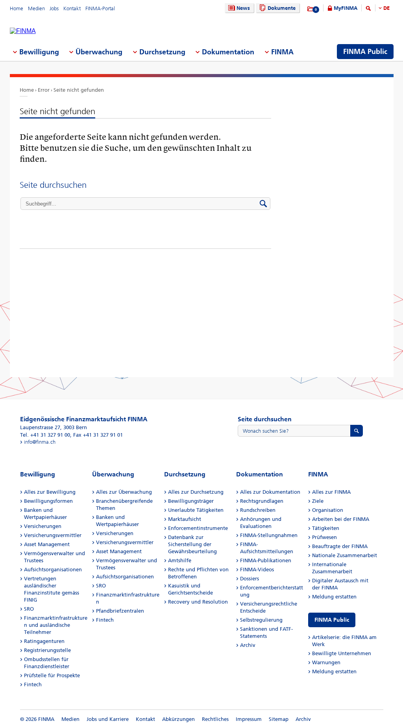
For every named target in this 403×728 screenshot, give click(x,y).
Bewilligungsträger (191, 501)
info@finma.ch (39, 442)
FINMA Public (331, 620)
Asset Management (47, 544)
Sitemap (278, 719)
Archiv (247, 645)
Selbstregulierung (261, 620)
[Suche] (368, 9)
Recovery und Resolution (198, 602)
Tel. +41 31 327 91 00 (45, 435)
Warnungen (326, 662)
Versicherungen (42, 526)
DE (386, 8)
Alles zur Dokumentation (270, 492)
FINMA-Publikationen (265, 560)
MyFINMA (345, 8)
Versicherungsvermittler (52, 535)
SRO (29, 609)
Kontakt (72, 8)
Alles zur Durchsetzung (196, 492)
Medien (36, 8)
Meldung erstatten (334, 597)
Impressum (249, 719)
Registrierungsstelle (47, 650)
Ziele (318, 501)
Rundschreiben (257, 510)
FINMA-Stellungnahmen (269, 535)
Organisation (327, 510)
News (243, 8)
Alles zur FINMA (331, 492)
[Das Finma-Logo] (23, 31)
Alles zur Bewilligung (50, 492)
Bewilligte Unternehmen (341, 653)
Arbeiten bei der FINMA (340, 519)
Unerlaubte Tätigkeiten (196, 510)
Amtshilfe (179, 560)
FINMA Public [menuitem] (365, 51)
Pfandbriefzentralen (120, 611)
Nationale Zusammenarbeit (344, 555)
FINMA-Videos (257, 569)
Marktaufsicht (184, 519)
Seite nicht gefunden (79, 90)
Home (16, 8)
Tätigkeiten (325, 528)
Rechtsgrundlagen (261, 501)
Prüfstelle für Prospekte (52, 675)
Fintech (33, 684)
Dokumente (282, 8)
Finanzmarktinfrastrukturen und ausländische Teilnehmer (55, 625)
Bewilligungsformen (48, 501)
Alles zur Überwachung (124, 492)
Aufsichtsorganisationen (53, 569)
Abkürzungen (178, 719)
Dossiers (249, 579)
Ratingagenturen (44, 641)
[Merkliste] (310, 9)
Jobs (54, 8)
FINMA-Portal (100, 8)
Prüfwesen (324, 537)
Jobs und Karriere (108, 719)
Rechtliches (215, 719)
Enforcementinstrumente (198, 528)
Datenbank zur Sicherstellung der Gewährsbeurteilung (192, 544)
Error (44, 90)
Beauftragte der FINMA (340, 546)
